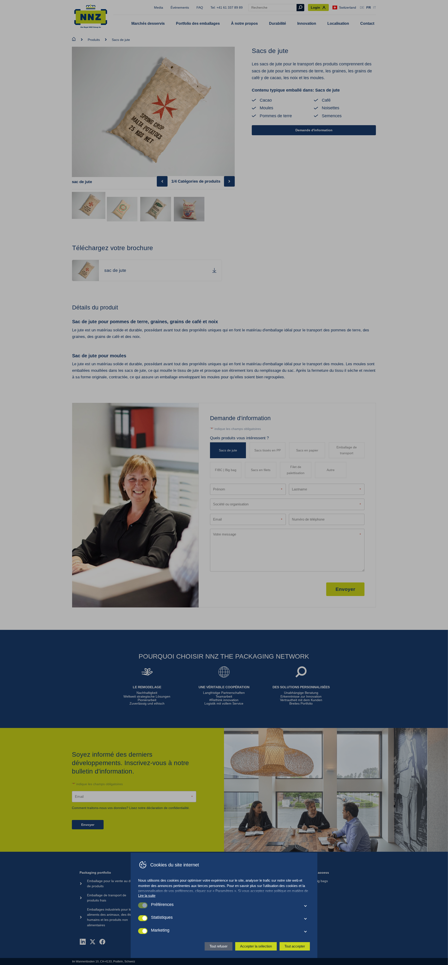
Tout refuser (219, 946)
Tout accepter (294, 946)
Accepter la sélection (256, 946)
